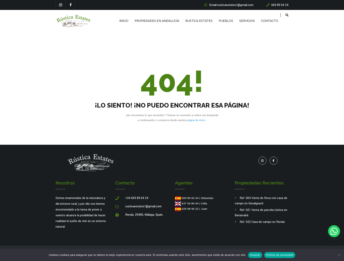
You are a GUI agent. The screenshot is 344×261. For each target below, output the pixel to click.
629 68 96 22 (190, 209)
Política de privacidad (279, 254)
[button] (334, 231)
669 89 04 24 (190, 198)
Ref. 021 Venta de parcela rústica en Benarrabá (261, 212)
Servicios (247, 21)
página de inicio (196, 120)
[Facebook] (70, 5)
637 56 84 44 (190, 203)
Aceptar (255, 254)
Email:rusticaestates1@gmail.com (231, 5)
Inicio (123, 21)
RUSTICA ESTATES (199, 21)
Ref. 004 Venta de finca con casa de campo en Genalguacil (261, 201)
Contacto (269, 21)
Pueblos (226, 21)
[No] (339, 255)
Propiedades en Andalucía (157, 21)
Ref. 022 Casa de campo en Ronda (262, 222)
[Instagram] (60, 5)
